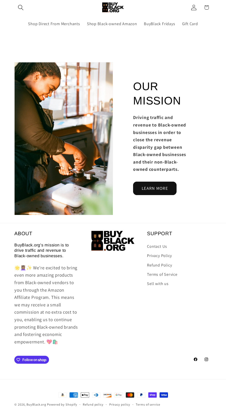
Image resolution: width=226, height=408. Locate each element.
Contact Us (157, 246)
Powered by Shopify (62, 404)
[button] (20, 7)
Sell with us (157, 283)
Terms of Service (162, 274)
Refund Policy (159, 265)
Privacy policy (119, 404)
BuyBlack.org (36, 404)
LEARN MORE (155, 188)
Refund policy (93, 404)
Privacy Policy (159, 255)
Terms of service (148, 404)
